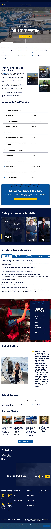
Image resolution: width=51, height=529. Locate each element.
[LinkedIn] (2, 458)
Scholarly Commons (17, 500)
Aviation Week (21, 404)
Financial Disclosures (30, 497)
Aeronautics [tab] (21, 115)
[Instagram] (4, 458)
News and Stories (38, 55)
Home (2, 8)
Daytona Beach (5, 73)
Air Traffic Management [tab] (23, 121)
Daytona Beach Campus (6, 400)
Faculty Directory (17, 492)
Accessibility (27, 519)
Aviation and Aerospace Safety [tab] (21, 137)
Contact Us (3, 58)
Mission (3, 52)
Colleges (17, 8)
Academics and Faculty (9, 8)
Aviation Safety (38, 327)
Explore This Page (6, 42)
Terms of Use (27, 520)
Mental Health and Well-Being (41, 50)
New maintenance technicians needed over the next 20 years (44, 86)
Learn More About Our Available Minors (25, 199)
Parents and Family (17, 490)
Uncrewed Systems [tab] (20, 177)
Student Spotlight (5, 55)
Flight (36, 330)
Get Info (22, 36)
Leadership (20, 52)
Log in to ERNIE (42, 492)
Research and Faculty (22, 47)
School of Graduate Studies (38, 333)
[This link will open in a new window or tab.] (39, 490)
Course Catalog (16, 502)
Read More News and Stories (25, 441)
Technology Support (39, 520)
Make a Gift (36, 400)
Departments (37, 52)
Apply (29, 36)
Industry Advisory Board (23, 400)
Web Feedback (33, 520)
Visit (42, 476)
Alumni (15, 495)
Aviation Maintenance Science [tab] (23, 150)
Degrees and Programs (6, 47)
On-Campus (7, 1)
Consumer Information (30, 495)
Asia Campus (10, 503)
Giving (15, 497)
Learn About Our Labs (7, 237)
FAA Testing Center (38, 404)
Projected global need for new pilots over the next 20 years (32, 79)
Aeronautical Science (37, 315)
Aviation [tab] (23, 132)
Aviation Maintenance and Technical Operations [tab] (21, 143)
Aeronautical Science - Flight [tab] (21, 110)
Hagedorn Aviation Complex (7, 50)
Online (2, 1)
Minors (36, 47)
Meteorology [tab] (21, 155)
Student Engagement (22, 50)
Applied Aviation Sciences (38, 319)
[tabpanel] (25, 277)
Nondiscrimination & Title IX (34, 519)
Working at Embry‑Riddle (30, 502)
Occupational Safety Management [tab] (20, 161)
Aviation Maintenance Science (37, 324)
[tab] (6, 256)
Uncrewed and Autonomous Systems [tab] (21, 172)
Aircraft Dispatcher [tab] (21, 126)
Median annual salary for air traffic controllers (44, 71)
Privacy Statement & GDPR (44, 519)
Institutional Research (30, 500)
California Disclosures (30, 505)
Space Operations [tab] (23, 166)
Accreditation (28, 492)
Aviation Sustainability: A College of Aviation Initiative (7, 404)
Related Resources (22, 55)
